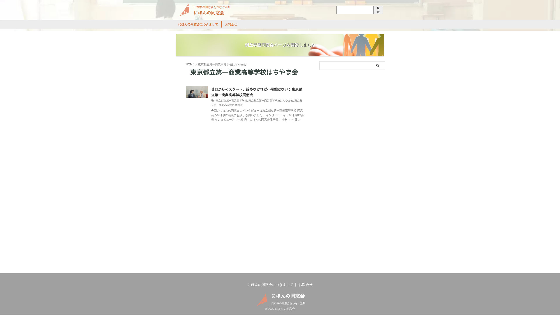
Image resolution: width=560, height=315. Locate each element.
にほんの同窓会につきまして (198, 24)
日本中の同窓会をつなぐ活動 (288, 303)
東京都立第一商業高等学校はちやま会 (270, 100)
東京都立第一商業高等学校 (231, 100)
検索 (378, 10)
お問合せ (231, 24)
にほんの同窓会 (209, 13)
